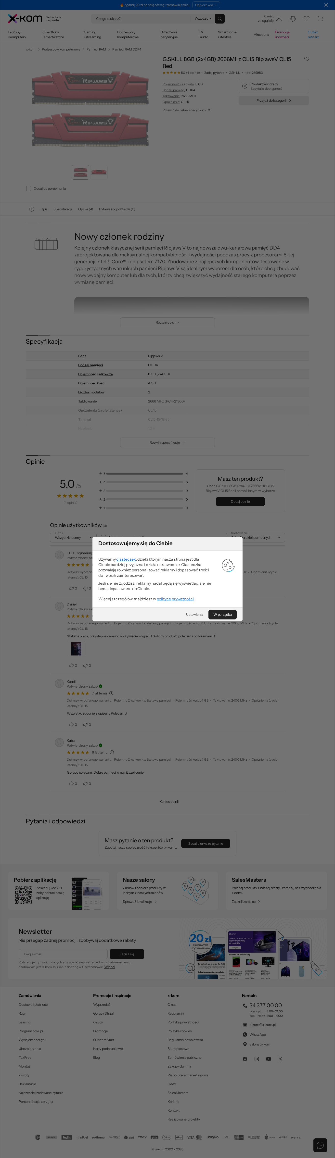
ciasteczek (126, 559)
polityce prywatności (175, 598)
